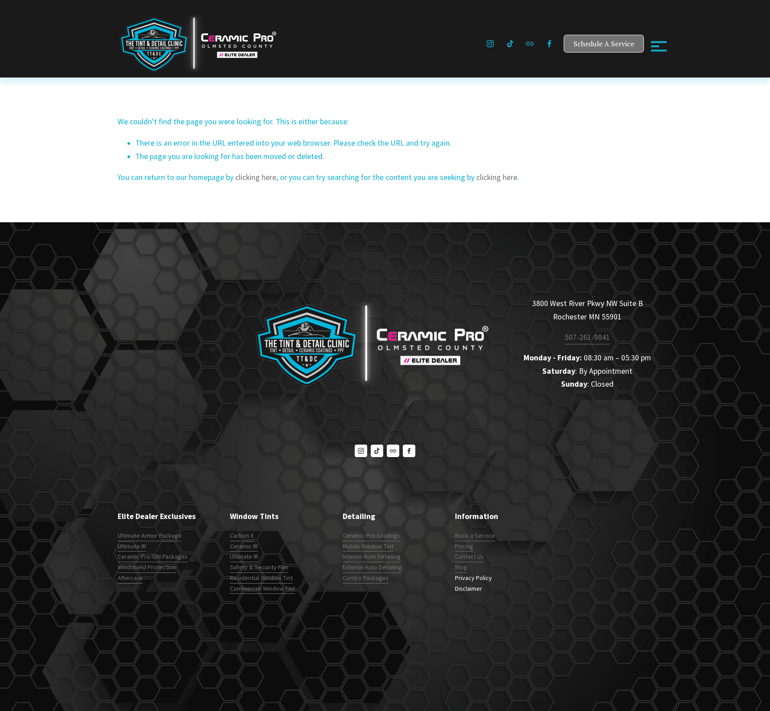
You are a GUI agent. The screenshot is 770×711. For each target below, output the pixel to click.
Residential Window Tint (261, 578)
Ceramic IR (244, 546)
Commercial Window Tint (262, 588)
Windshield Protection (147, 567)
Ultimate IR (132, 546)
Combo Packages (366, 578)
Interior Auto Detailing (372, 556)
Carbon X (242, 535)
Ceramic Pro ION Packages (153, 556)
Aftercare (130, 578)
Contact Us (469, 556)
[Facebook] (549, 43)
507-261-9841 (587, 337)
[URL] (529, 43)
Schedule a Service (603, 44)
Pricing (464, 546)
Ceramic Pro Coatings (371, 535)
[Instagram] (490, 43)
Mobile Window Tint (368, 546)
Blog (461, 567)
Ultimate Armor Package (150, 535)
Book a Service (475, 535)
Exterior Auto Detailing (372, 567)
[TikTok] (510, 43)
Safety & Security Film (259, 567)
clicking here (255, 177)
